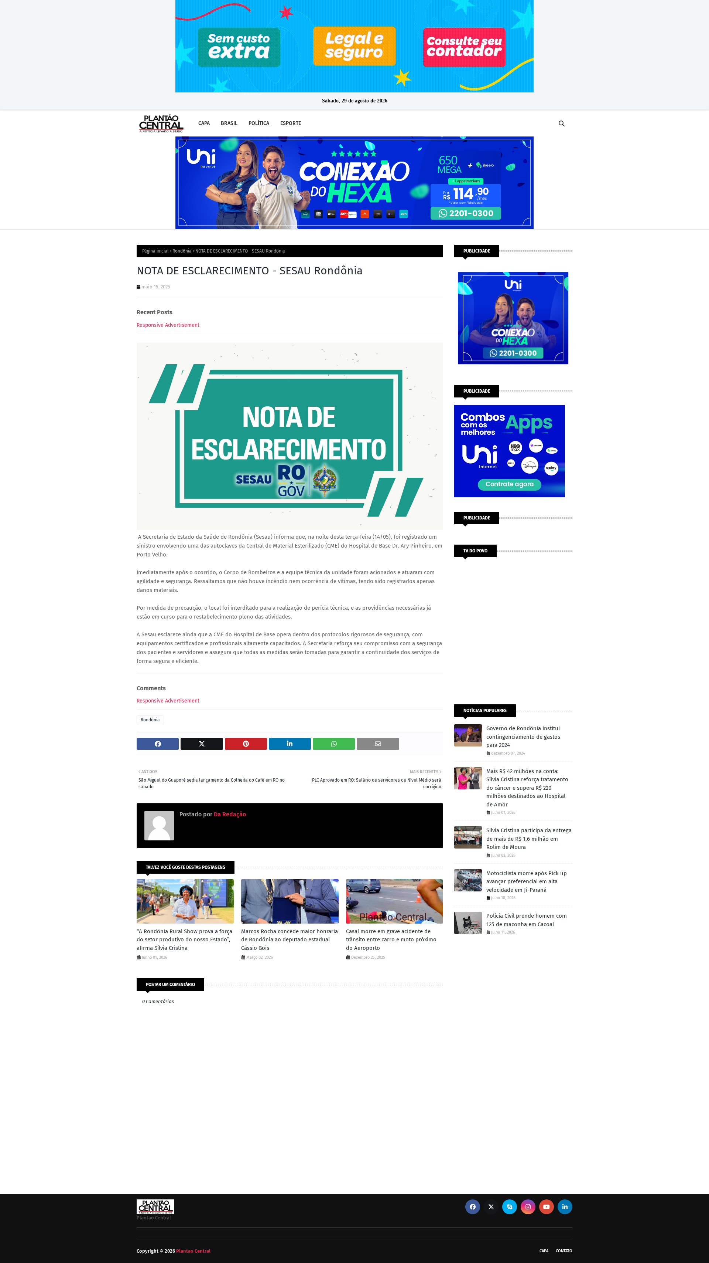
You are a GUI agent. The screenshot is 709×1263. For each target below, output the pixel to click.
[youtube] (546, 1206)
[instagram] (528, 1206)
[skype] (509, 1206)
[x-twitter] (491, 1206)
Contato (564, 1251)
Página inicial (155, 251)
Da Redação (229, 814)
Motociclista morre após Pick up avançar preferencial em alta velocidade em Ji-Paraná (526, 881)
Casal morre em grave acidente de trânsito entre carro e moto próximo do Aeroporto (391, 939)
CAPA (544, 1251)
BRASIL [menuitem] (229, 123)
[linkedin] (565, 1206)
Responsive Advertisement (168, 325)
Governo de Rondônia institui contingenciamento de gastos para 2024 (523, 736)
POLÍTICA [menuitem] (259, 123)
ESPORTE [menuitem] (290, 123)
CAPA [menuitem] (204, 123)
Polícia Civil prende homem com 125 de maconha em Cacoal (526, 920)
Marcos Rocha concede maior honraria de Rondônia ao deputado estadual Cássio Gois (289, 939)
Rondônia (182, 251)
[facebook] (472, 1206)
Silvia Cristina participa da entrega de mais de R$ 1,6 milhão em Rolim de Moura (529, 838)
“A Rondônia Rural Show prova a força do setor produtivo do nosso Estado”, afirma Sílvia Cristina (184, 939)
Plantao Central (193, 1251)
